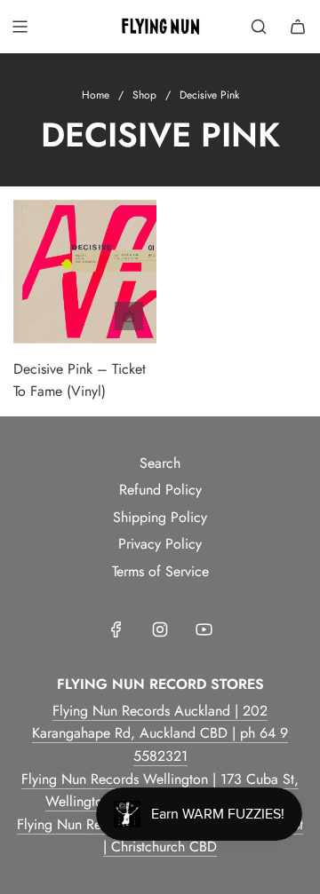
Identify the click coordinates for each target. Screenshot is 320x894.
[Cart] (297, 26)
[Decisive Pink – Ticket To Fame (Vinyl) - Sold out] (85, 316)
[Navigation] (19, 26)
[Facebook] (116, 629)
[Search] (258, 26)
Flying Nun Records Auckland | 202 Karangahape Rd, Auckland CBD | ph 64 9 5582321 (160, 733)
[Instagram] (160, 629)
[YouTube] (203, 629)
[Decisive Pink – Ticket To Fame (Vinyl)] (84, 271)
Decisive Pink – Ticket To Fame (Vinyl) (79, 380)
